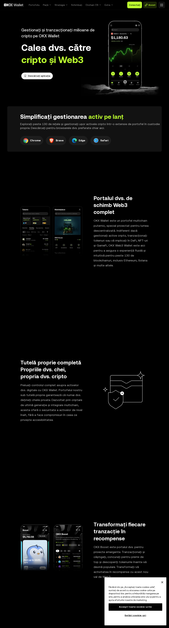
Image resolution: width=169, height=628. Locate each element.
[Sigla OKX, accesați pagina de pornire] (13, 5)
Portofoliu (34, 5)
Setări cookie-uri (135, 615)
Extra (107, 5)
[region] (135, 601)
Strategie (60, 5)
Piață (45, 5)
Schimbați (76, 5)
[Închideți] (162, 582)
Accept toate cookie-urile (135, 607)
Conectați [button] (134, 5)
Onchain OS (91, 5)
